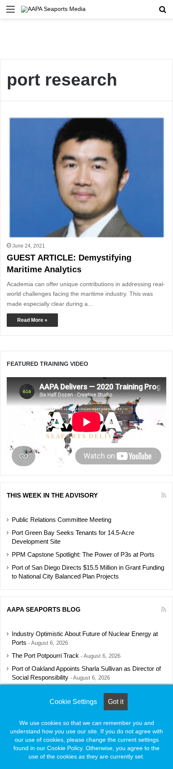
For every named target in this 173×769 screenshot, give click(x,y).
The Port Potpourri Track (45, 655)
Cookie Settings (73, 701)
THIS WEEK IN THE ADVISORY (52, 495)
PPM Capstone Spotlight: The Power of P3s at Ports (83, 554)
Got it (115, 701)
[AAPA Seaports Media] (53, 9)
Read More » (32, 320)
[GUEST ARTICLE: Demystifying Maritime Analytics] (86, 177)
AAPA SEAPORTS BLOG (44, 609)
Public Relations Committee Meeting (61, 519)
